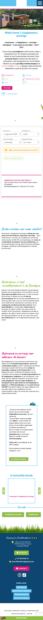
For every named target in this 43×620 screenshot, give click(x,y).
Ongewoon (33, 515)
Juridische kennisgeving (18, 613)
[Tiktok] (24, 575)
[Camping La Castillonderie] (21, 4)
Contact (23, 568)
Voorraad (7, 88)
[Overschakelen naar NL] (4, 3)
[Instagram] (19, 575)
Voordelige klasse (13, 515)
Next (39, 490)
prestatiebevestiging (18, 459)
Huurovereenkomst (21, 594)
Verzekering (21, 587)
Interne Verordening (21, 598)
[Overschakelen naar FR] (11, 3)
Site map (29, 613)
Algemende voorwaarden (21, 591)
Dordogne (17, 66)
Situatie (22, 553)
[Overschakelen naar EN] (8, 3)
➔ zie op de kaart (11, 94)
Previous (3, 490)
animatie (5, 66)
